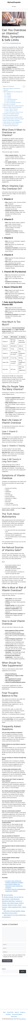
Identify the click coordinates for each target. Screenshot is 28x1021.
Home (4, 1012)
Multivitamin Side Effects (8, 901)
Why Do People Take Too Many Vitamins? (14, 105)
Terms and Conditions (17, 1014)
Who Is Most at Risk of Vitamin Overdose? (14, 118)
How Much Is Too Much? (9, 104)
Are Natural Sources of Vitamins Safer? (13, 117)
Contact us (22, 1012)
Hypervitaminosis (14, 899)
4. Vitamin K (8, 97)
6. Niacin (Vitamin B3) (10, 100)
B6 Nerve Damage (8, 897)
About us (17, 1012)
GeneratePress (22, 1018)
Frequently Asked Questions (11, 125)
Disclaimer (8, 1014)
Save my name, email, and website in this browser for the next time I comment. (14, 955)
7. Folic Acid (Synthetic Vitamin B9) (13, 102)
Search (4, 969)
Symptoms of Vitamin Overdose (11, 113)
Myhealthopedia (14, 2)
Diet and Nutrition (8, 895)
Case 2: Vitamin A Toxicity (11, 110)
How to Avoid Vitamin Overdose (12, 120)
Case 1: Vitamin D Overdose (12, 109)
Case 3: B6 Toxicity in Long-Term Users (14, 112)
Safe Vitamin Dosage (12, 903)
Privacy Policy (10, 1012)
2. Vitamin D (8, 94)
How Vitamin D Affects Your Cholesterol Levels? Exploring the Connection (14, 886)
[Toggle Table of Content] (23, 86)
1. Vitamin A (8, 93)
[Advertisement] (14, 993)
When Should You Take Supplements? (13, 122)
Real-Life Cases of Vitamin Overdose (12, 107)
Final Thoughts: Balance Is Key (11, 123)
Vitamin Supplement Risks (14, 907)
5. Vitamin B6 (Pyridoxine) (11, 99)
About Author (14, 1016)
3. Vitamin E (8, 96)
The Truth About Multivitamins (11, 115)
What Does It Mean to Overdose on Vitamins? (12, 89)
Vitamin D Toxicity (12, 905)
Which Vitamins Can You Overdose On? (13, 91)
